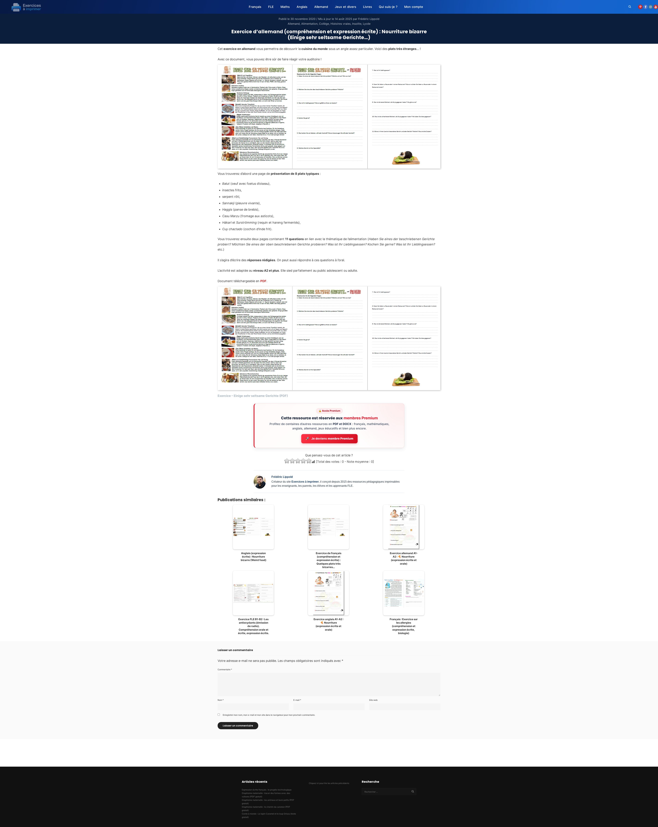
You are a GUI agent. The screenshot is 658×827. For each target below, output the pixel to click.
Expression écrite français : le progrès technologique (266, 789)
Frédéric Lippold (368, 19)
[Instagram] (650, 7)
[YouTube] (656, 7)
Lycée (366, 23)
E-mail (297, 700)
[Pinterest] (640, 7)
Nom (221, 700)
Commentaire (225, 669)
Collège (324, 23)
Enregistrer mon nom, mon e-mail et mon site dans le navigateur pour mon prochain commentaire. (269, 715)
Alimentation (309, 23)
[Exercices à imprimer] (24, 7)
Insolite (356, 23)
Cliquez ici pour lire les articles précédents (329, 783)
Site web (373, 700)
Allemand (294, 23)
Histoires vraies (341, 23)
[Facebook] (645, 7)
